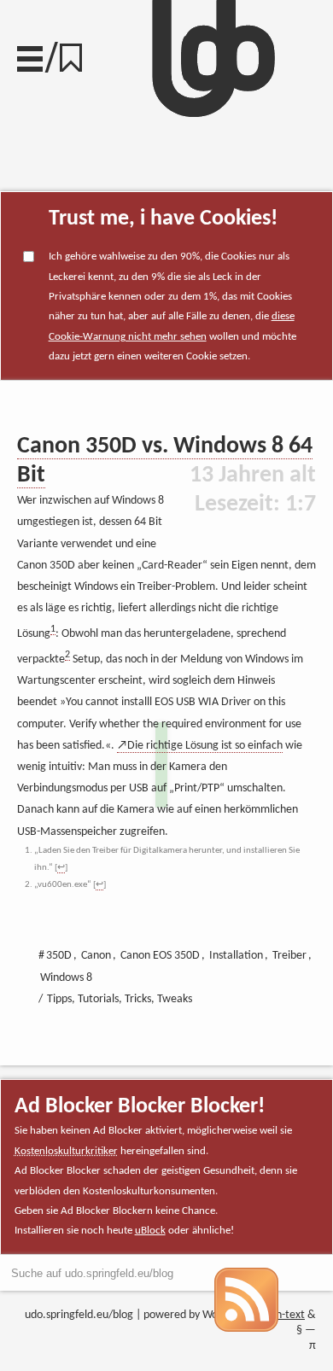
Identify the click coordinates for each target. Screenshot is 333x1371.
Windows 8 (66, 977)
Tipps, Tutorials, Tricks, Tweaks (119, 999)
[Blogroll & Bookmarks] (76, 53)
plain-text (282, 1315)
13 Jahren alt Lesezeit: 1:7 (253, 490)
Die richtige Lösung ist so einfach (205, 745)
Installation (236, 955)
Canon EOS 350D (160, 955)
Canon (96, 955)
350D (59, 955)
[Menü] (30, 55)
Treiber (289, 955)
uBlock (150, 1230)
